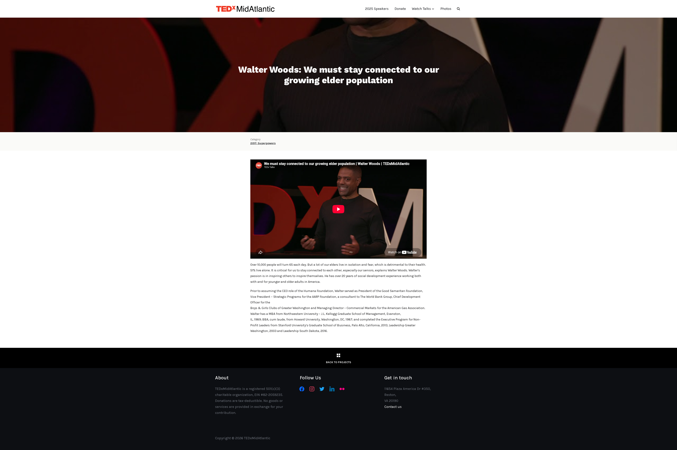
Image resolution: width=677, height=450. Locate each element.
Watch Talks (421, 9)
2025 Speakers (377, 9)
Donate (400, 9)
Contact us (393, 407)
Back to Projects (338, 362)
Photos (445, 9)
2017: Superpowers (263, 143)
